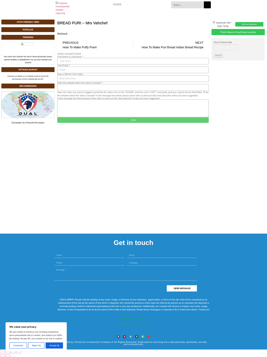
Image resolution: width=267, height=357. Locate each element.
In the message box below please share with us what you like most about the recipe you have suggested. (108, 98)
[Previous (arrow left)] (2, 356)
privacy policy (133, 319)
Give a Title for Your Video (70, 74)
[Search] (207, 4)
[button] (118, 336)
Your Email (63, 65)
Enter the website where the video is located (79, 83)
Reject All (36, 345)
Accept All (54, 345)
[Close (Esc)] (18, 352)
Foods (117, 4)
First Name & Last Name (69, 57)
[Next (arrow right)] (7, 356)
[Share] (13, 352)
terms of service (133, 324)
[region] (36, 336)
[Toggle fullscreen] (7, 352)
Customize (18, 345)
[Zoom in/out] (2, 352)
